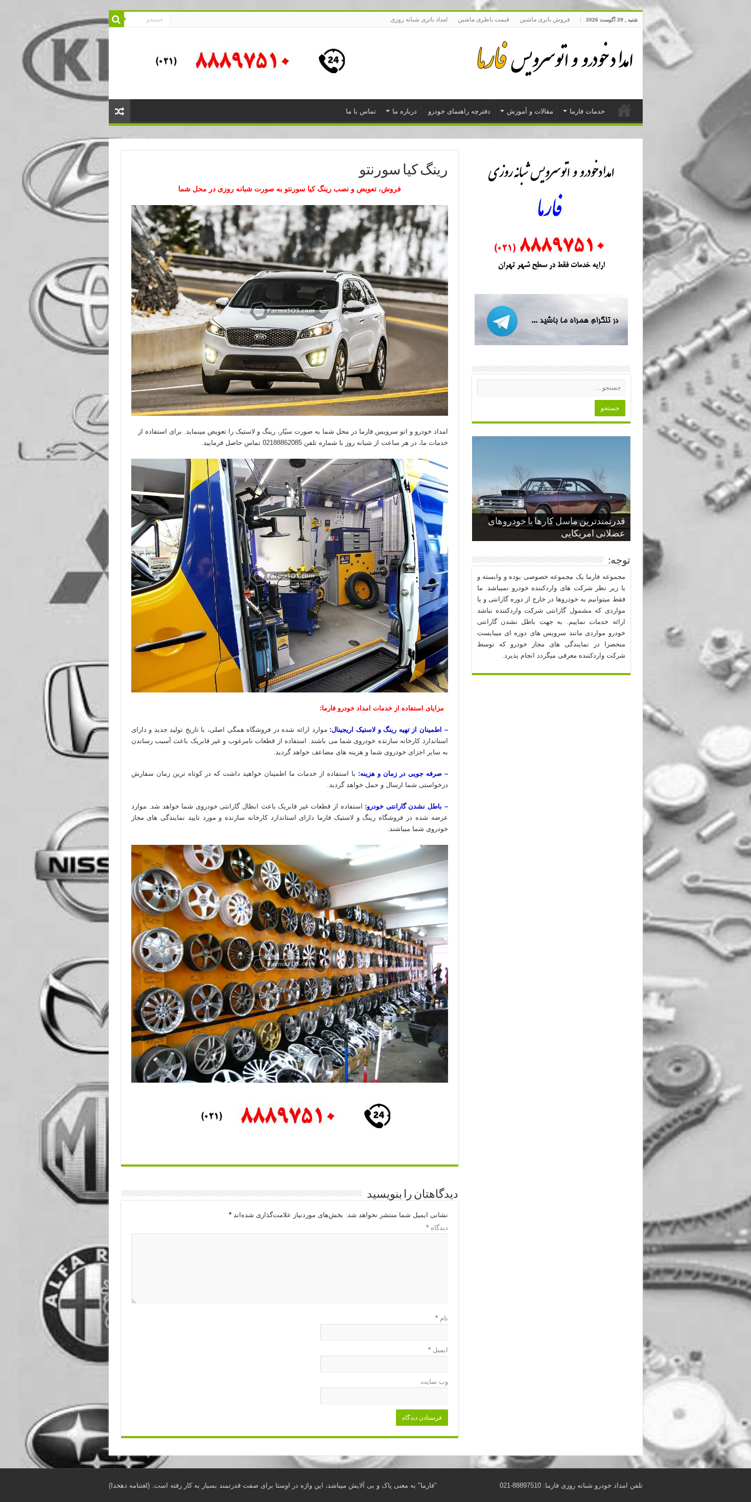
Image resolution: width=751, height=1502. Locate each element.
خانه (624, 110)
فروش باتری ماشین (545, 19)
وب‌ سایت (434, 1381)
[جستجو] (116, 19)
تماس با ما (361, 111)
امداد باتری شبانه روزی (419, 19)
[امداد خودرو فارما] (244, 62)
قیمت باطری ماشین (483, 19)
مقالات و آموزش (530, 111)
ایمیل (438, 1350)
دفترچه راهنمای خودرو (459, 111)
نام (441, 1318)
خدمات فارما (587, 111)
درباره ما (404, 111)
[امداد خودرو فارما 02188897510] (553, 56)
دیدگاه (437, 1227)
